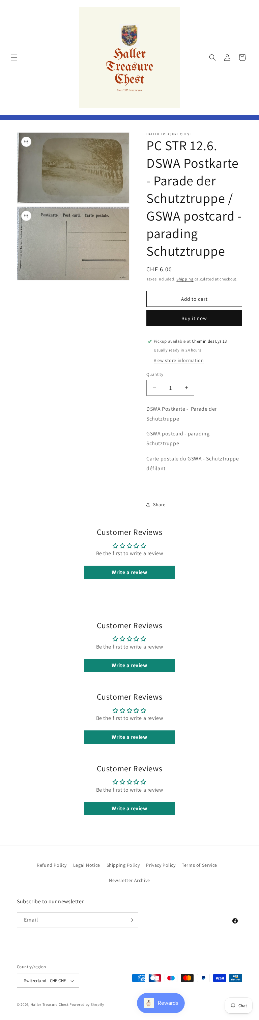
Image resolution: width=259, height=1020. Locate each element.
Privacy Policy (160, 865)
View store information (179, 360)
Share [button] (159, 504)
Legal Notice (86, 865)
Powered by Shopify (86, 1004)
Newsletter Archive (129, 880)
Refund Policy (52, 865)
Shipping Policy (123, 865)
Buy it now (194, 318)
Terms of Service (199, 865)
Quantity (154, 374)
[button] (14, 57)
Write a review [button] (129, 572)
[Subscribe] (130, 920)
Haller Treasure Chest (50, 1004)
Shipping (185, 278)
